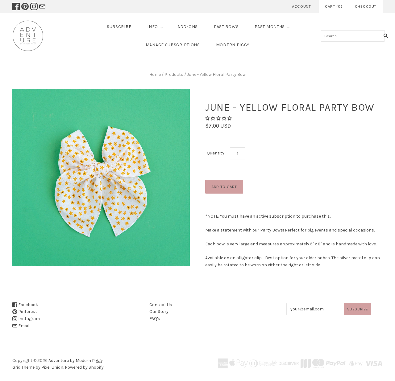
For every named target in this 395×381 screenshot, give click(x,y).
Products (173, 74)
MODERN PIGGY (232, 44)
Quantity (215, 153)
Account (301, 6)
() (334, 6)
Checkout (365, 6)
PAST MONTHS (270, 26)
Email (23, 325)
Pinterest (27, 311)
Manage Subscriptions (173, 44)
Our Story (158, 311)
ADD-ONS (187, 26)
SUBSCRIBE (119, 26)
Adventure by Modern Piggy (75, 360)
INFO (152, 26)
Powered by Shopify (84, 367)
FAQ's (154, 318)
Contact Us (160, 304)
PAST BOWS (226, 26)
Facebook (27, 304)
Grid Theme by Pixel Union (37, 367)
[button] (218, 118)
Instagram (28, 318)
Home (155, 74)
